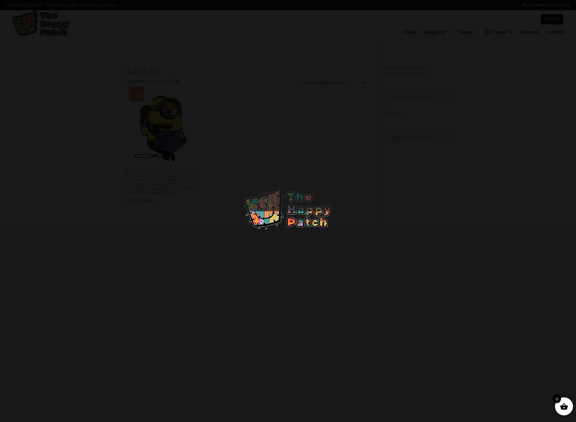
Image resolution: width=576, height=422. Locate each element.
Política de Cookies (40, 403)
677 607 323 (419, 337)
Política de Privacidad (43, 396)
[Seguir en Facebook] (395, 364)
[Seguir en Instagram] (407, 364)
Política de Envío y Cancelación (54, 411)
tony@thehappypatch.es (432, 349)
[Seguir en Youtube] (419, 364)
